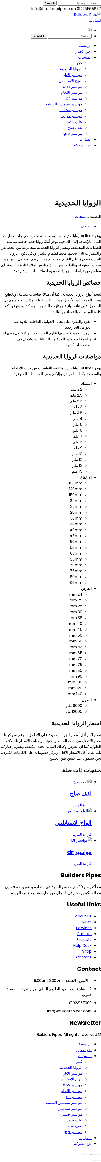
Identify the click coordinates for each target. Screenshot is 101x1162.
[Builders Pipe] (87, 14)
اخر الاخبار (84, 1050)
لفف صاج (74, 1126)
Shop (96, 183)
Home (86, 183)
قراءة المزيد (82, 805)
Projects (84, 939)
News (87, 922)
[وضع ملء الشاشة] (94, 1154)
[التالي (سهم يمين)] (94, 1160)
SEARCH (39, 36)
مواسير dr (74, 1096)
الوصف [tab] (86, 226)
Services (84, 928)
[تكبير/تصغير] (99, 1154)
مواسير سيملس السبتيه (64, 1102)
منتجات (80, 216)
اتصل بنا (95, 20)
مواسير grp (72, 1132)
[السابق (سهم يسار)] (99, 1160)
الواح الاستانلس (70, 1079)
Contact (84, 957)
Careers (84, 933)
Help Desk (82, 945)
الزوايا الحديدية (71, 1067)
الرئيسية (85, 1044)
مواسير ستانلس (70, 1108)
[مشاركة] (90, 1154)
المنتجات (85, 1055)
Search (50, 3)
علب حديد (74, 1120)
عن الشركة (83, 1143)
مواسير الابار (72, 1073)
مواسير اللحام (71, 1091)
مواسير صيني (71, 1114)
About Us (83, 916)
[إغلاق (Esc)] (85, 1154)
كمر (79, 1061)
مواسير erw (72, 1085)
